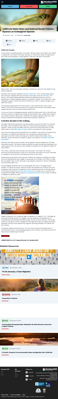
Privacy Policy (4, 394)
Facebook (10, 40)
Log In (16, 373)
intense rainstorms (30, 94)
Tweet (36, 40)
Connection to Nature (9, 298)
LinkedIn (23, 40)
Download (5, 300)
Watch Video (6, 274)
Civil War (46, 95)
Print (10, 44)
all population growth (33, 172)
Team (1, 373)
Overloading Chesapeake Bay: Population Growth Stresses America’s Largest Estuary (27, 325)
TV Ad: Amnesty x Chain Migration (16, 272)
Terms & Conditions (15, 394)
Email (50, 40)
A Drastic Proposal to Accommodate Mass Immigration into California (27, 352)
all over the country (24, 171)
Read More (5, 328)
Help (23, 394)
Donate (16, 376)
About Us (2, 371)
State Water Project (20, 129)
